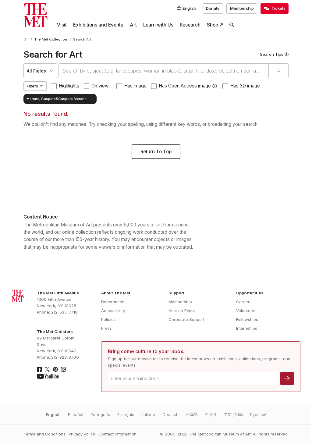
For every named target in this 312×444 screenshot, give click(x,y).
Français (125, 414)
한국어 (210, 414)
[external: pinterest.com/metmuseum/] (55, 369)
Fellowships (247, 319)
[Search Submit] (278, 71)
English (53, 414)
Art (133, 25)
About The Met (115, 292)
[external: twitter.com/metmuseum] (47, 369)
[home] (25, 39)
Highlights (69, 86)
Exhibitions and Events (98, 25)
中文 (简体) (233, 414)
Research (190, 25)
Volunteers (246, 310)
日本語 (192, 414)
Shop (212, 25)
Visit (62, 25)
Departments (113, 301)
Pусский (258, 414)
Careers (244, 301)
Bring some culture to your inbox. (146, 351)
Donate (213, 8)
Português (100, 414)
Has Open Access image (185, 86)
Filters (32, 85)
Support (176, 292)
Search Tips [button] (271, 54)
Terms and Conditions (44, 434)
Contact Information (117, 434)
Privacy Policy (82, 434)
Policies (108, 319)
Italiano (148, 414)
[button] (214, 86)
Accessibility (113, 310)
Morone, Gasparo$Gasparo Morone (57, 99)
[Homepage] (35, 15)
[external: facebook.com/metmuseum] (39, 369)
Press (106, 328)
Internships (246, 328)
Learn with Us (158, 25)
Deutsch (170, 414)
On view (99, 86)
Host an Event (181, 310)
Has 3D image (245, 86)
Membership (242, 8)
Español (75, 414)
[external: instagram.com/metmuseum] (63, 369)
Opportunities (250, 292)
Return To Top (156, 152)
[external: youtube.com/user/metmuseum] (48, 376)
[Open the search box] (231, 25)
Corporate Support (186, 319)
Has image (135, 86)
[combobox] (163, 71)
